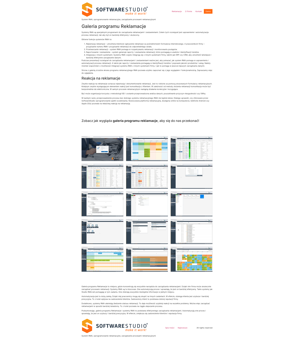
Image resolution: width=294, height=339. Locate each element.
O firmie (188, 11)
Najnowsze (182, 328)
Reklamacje (177, 11)
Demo (208, 11)
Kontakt (198, 11)
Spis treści (169, 328)
